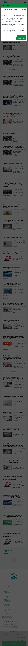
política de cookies (13, 31)
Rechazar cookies (21, 38)
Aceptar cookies (21, 36)
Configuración (12, 36)
